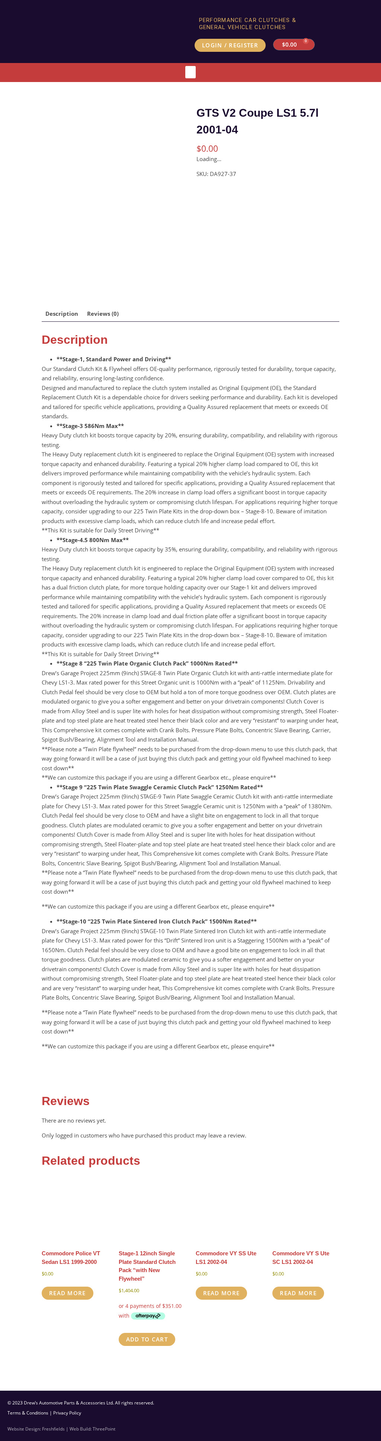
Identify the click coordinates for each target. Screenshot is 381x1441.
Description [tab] (61, 313)
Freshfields (53, 1429)
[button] (190, 72)
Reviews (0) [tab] (103, 313)
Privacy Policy (67, 1413)
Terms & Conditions (27, 1413)
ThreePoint (104, 1429)
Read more (67, 1293)
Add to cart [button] (147, 1339)
